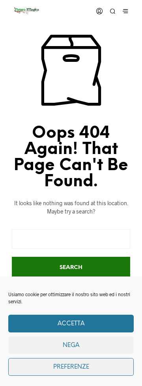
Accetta (71, 324)
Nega (71, 345)
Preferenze (71, 367)
